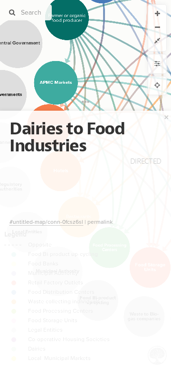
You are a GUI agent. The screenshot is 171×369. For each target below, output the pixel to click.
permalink (100, 222)
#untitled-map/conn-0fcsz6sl (46, 222)
